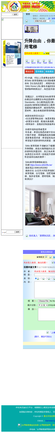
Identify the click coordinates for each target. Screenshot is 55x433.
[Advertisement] (12, 107)
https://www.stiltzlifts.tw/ (41, 165)
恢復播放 (50, 71)
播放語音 (29, 71)
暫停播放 (40, 71)
